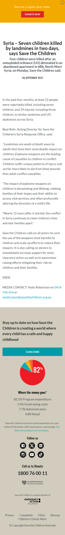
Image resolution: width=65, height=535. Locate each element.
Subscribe (32, 351)
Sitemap (55, 515)
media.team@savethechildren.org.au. (27, 297)
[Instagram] (23, 454)
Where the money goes (32, 392)
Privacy (9, 515)
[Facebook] (23, 445)
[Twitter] (32, 445)
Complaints (26, 515)
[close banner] (62, 3)
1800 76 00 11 (32, 473)
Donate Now (32, 14)
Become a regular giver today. (32, 6)
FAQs (41, 515)
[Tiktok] (41, 454)
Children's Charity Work (32, 519)
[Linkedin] (41, 445)
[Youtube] (32, 454)
